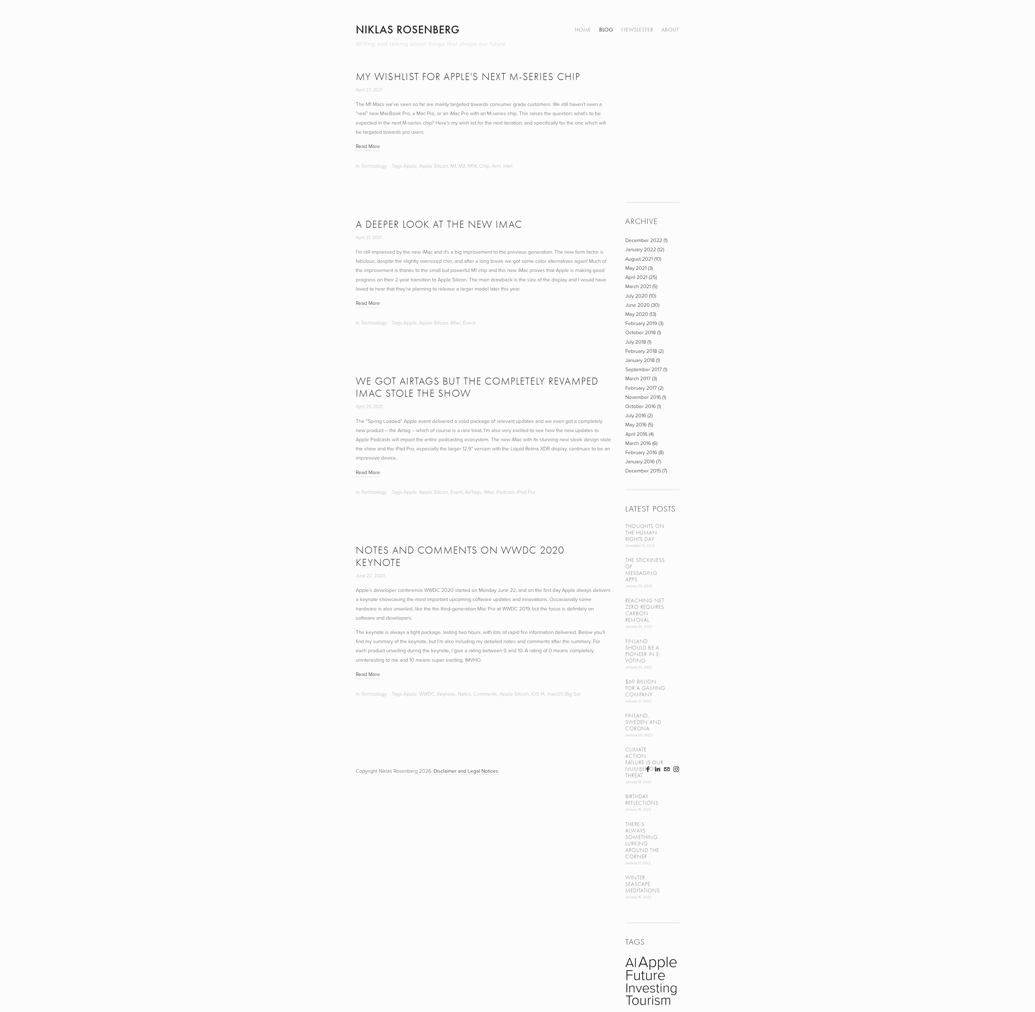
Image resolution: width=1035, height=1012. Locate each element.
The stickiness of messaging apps (645, 570)
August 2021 (642, 258)
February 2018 (644, 350)
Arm (496, 165)
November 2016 (645, 396)
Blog (606, 29)
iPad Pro (526, 491)
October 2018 (642, 332)
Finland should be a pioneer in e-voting (643, 651)
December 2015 (645, 470)
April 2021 (640, 277)
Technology (374, 165)
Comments (485, 693)
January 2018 (642, 360)
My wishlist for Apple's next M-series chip (468, 77)
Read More (368, 146)
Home (583, 29)
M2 (461, 165)
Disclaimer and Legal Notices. (466, 770)
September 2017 (645, 369)
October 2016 (642, 406)
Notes (464, 693)
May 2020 (640, 313)
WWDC (427, 693)
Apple (410, 165)
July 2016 (638, 415)
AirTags (473, 491)
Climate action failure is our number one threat (644, 763)
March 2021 (640, 286)
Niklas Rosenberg (408, 29)
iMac (455, 322)
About (670, 29)
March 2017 (640, 378)
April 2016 (639, 433)
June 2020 (641, 304)
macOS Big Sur (564, 693)
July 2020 (640, 295)
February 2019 (643, 323)
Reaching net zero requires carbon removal (644, 610)
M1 (453, 165)
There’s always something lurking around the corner (642, 840)
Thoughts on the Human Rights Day (644, 532)
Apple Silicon (433, 165)
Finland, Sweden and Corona (643, 722)
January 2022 (644, 249)
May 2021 (638, 267)
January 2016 (642, 461)
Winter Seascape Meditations (642, 884)
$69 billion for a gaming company (645, 688)
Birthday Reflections (641, 799)
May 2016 (638, 424)
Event (469, 322)
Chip (484, 165)
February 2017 (643, 387)
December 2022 (645, 240)
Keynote (446, 693)
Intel (507, 165)
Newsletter (637, 29)
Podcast (505, 491)
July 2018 (637, 341)
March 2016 (640, 443)
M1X (472, 165)
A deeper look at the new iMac (439, 224)
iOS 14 (538, 693)
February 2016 (644, 452)
